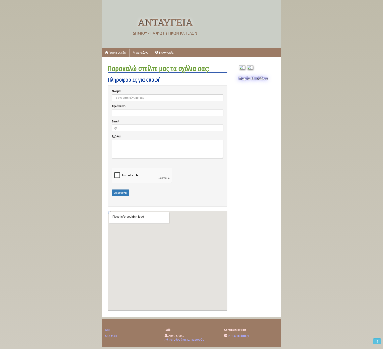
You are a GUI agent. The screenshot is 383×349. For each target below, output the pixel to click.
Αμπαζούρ (141, 52)
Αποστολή (120, 192)
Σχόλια (116, 136)
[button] (377, 341)
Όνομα (116, 91)
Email (115, 121)
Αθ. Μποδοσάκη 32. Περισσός (184, 339)
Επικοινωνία (166, 52)
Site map (111, 336)
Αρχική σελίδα (117, 52)
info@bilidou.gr (238, 336)
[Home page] (123, 24)
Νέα (108, 330)
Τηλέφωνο (118, 106)
